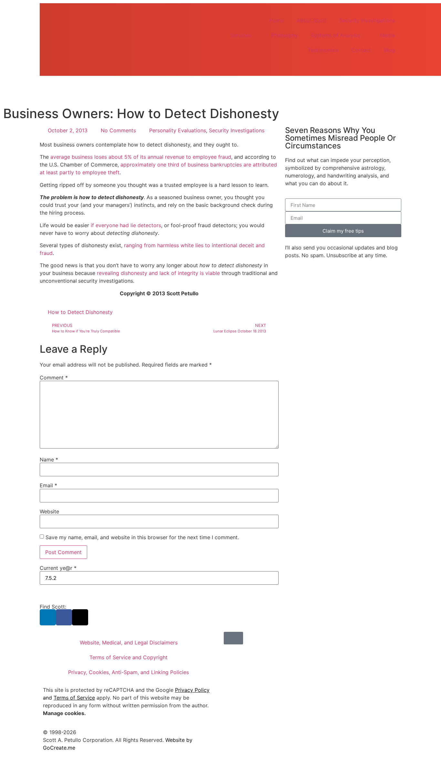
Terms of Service (74, 697)
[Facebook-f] (64, 617)
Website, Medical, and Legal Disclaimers (129, 642)
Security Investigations (367, 20)
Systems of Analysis (335, 35)
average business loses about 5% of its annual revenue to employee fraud (140, 157)
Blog (389, 50)
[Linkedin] (48, 617)
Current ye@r (58, 568)
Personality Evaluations (177, 130)
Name (49, 459)
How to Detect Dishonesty (80, 312)
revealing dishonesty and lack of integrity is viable (158, 273)
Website (49, 511)
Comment (54, 377)
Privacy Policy (192, 690)
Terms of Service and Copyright (128, 657)
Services (241, 35)
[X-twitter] (80, 617)
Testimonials (323, 50)
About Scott (311, 20)
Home (276, 20)
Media (387, 35)
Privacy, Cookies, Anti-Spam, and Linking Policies (128, 672)
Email (48, 485)
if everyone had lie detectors (126, 225)
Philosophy (284, 35)
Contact (361, 50)
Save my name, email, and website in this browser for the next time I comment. (142, 537)
